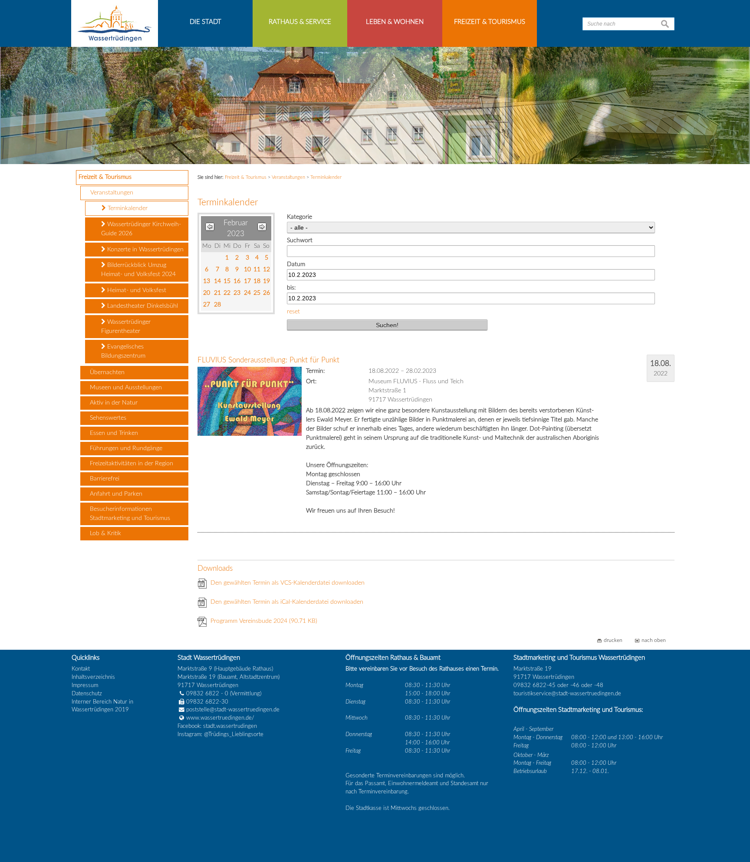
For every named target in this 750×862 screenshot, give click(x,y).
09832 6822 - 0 (207, 693)
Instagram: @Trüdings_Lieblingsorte (220, 734)
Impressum (85, 685)
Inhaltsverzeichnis (93, 677)
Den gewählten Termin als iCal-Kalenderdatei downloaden (287, 602)
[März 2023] (261, 228)
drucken (613, 640)
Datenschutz (87, 693)
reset (293, 312)
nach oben (653, 640)
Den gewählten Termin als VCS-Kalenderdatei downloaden (288, 583)
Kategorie (299, 217)
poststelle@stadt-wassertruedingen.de (233, 709)
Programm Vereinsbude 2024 (264, 621)
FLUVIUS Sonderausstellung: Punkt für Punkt (268, 360)
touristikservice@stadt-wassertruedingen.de (567, 693)
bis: (291, 288)
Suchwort (299, 240)
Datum (296, 264)
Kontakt (81, 668)
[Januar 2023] (209, 228)
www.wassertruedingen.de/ (220, 718)
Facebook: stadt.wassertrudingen (217, 726)
